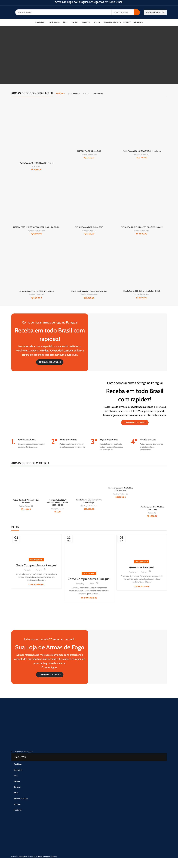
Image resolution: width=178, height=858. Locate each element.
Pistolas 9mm (40, 230)
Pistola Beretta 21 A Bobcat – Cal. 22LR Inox (26, 501)
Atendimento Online (155, 12)
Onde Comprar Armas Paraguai (36, 565)
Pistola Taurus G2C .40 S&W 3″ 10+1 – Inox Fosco (142, 151)
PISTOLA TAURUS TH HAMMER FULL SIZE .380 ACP (142, 227)
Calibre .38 (124, 494)
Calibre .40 (36, 166)
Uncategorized (36, 560)
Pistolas (84, 154)
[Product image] (89, 124)
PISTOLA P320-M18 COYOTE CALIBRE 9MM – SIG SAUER (36, 227)
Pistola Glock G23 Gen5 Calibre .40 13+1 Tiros (36, 291)
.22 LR (61, 508)
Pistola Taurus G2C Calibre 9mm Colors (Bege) (141, 291)
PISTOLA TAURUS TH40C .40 (89, 151)
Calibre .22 (92, 230)
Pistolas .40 (92, 154)
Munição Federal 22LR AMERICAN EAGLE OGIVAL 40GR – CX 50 (57, 502)
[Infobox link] (29, 443)
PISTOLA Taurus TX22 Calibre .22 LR (89, 227)
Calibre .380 (144, 230)
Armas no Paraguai (141, 567)
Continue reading (36, 584)
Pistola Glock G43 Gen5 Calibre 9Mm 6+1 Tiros (89, 291)
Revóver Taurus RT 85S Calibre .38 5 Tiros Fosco (120, 489)
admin (38, 570)
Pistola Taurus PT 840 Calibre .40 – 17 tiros (36, 163)
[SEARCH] (137, 12)
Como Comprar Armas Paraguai (89, 579)
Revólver (116, 494)
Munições (54, 508)
